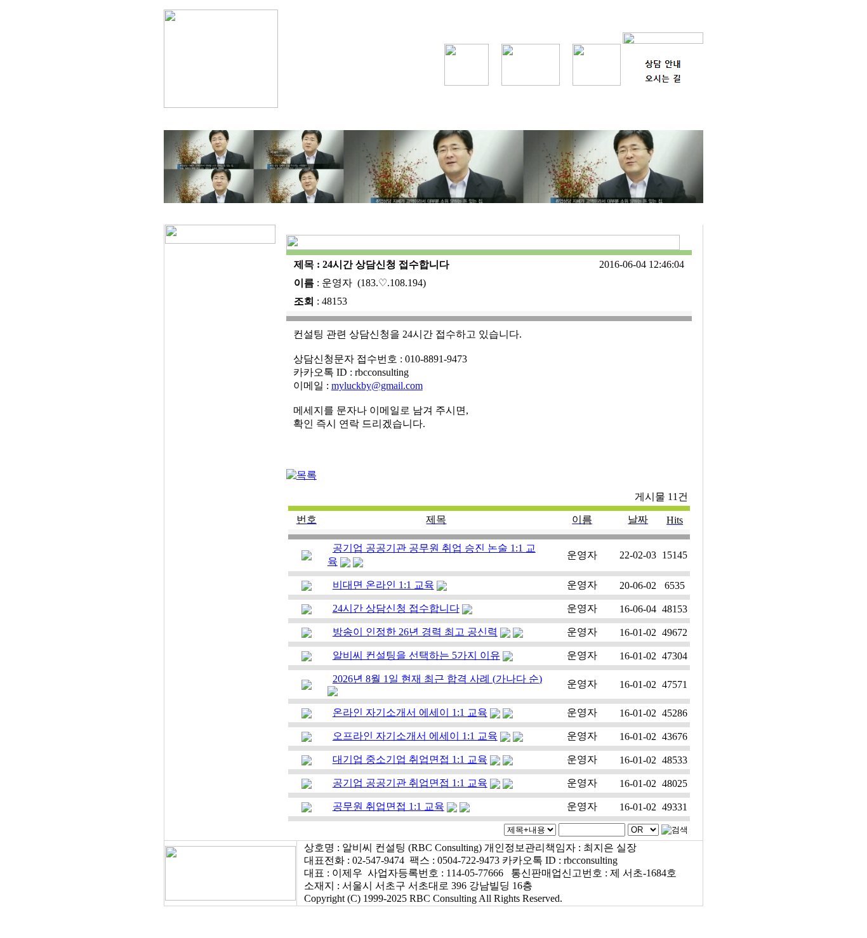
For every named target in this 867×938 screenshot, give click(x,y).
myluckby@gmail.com (377, 385)
